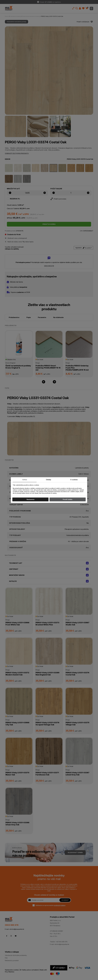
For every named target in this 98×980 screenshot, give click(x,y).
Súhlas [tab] (24, 480)
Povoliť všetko (67, 499)
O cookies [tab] (74, 480)
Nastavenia (30, 499)
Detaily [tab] (48, 480)
